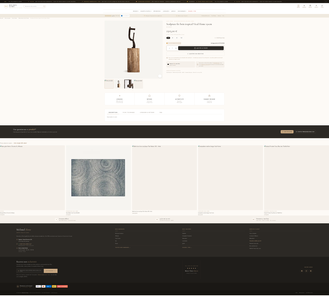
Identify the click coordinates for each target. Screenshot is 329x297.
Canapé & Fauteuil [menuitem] (145, 11)
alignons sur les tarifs (205, 64)
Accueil (1, 18)
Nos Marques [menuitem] (181, 11)
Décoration (184, 238)
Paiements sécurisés (253, 243)
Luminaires (184, 241)
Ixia (223, 15)
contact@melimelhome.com (306, 131)
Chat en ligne (288, 131)
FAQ (161, 112)
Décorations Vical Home (24, 18)
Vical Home (213, 15)
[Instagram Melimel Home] (306, 271)
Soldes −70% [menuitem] (192, 11)
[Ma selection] (304, 6)
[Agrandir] (160, 76)
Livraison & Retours (147, 112)
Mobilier (184, 233)
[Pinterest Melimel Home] (311, 271)
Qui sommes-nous (253, 246)
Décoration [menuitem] (156, 11)
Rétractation (252, 238)
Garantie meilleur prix (254, 241)
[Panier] (310, 6)
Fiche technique (129, 112)
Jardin (183, 243)
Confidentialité (309, 292)
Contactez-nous (216, 63)
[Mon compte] (316, 6)
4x (177, 38)
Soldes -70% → (187, 247)
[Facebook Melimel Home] (302, 271)
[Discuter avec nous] (322, 6)
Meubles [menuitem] (135, 11)
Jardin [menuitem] (173, 11)
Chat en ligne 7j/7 (26, 244)
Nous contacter (252, 233)
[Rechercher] (44, 6)
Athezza (219, 15)
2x (168, 38)
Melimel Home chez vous (255, 248)
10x (181, 38)
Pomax (116, 243)
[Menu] (298, 6)
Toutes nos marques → (122, 247)
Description (113, 112)
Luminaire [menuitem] (166, 11)
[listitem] (109, 84)
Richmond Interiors (206, 15)
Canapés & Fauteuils (187, 236)
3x (172, 38)
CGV (297, 292)
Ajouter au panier (202, 48)
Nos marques (7, 18)
